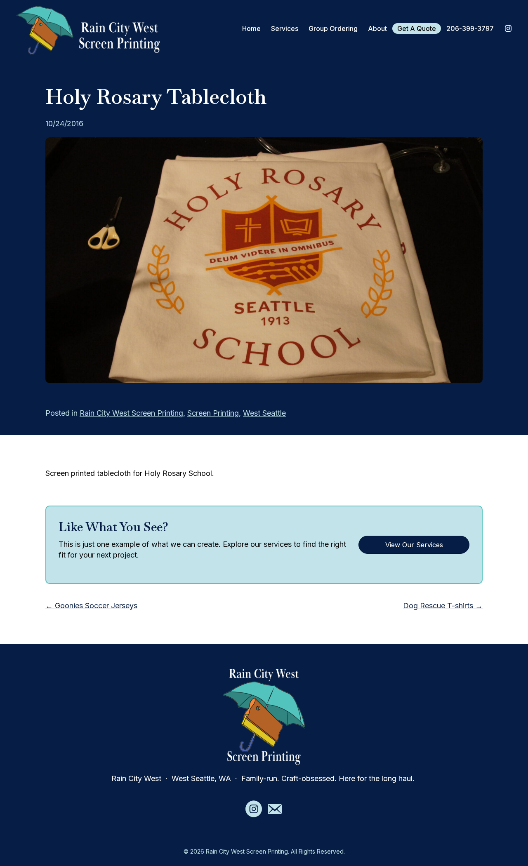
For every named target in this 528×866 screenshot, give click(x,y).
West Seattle (264, 413)
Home (251, 28)
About (377, 28)
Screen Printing (213, 413)
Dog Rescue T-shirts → (443, 605)
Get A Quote (416, 28)
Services (284, 28)
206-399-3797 (470, 28)
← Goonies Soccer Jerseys (91, 605)
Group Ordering (333, 28)
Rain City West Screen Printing (131, 413)
